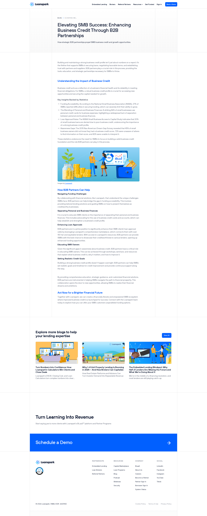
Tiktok (159, 481)
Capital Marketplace (121, 466)
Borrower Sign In (141, 485)
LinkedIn (160, 466)
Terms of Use (153, 504)
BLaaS (137, 466)
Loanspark (68, 183)
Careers (138, 474)
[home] (39, 4)
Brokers (112, 4)
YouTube (160, 478)
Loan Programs (119, 470)
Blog (115, 474)
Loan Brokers (97, 470)
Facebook (160, 470)
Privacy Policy (166, 504)
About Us (138, 470)
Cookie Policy (140, 504)
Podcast (117, 478)
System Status (140, 489)
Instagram (160, 474)
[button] (138, 4)
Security (117, 485)
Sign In (159, 4)
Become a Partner (142, 478)
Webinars (117, 481)
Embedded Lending (99, 4)
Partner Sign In (140, 481)
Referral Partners (124, 4)
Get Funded (149, 4)
